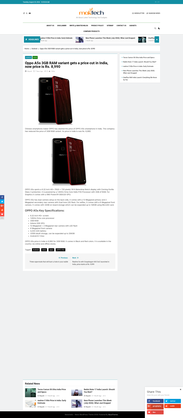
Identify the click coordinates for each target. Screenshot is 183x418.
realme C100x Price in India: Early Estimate (44, 38)
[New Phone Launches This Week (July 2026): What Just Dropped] (67, 41)
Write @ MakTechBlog (79, 26)
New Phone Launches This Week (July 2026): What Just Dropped (98, 38)
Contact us (121, 26)
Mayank (29, 71)
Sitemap (110, 26)
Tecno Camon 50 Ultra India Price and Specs (139, 57)
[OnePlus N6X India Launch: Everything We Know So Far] (130, 41)
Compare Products (91, 31)
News (35, 57)
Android (28, 57)
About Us (50, 26)
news (44, 250)
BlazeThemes (113, 414)
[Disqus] (70, 297)
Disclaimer (61, 26)
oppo (51, 250)
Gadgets (132, 26)
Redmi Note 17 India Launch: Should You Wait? (139, 62)
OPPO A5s (60, 250)
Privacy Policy (97, 26)
